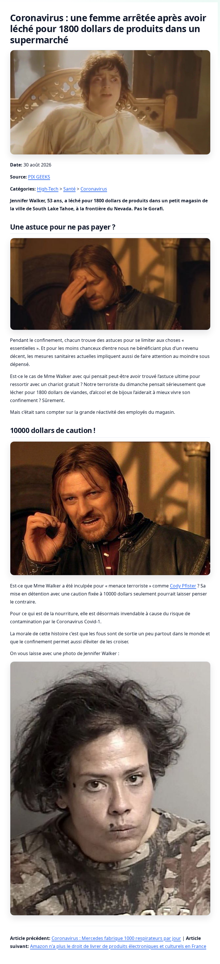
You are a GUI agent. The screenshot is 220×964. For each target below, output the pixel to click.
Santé (69, 189)
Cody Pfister (183, 586)
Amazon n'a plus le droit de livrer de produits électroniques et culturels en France (118, 946)
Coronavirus (93, 189)
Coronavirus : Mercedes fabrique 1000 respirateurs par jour (116, 938)
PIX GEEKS (39, 177)
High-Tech (47, 189)
